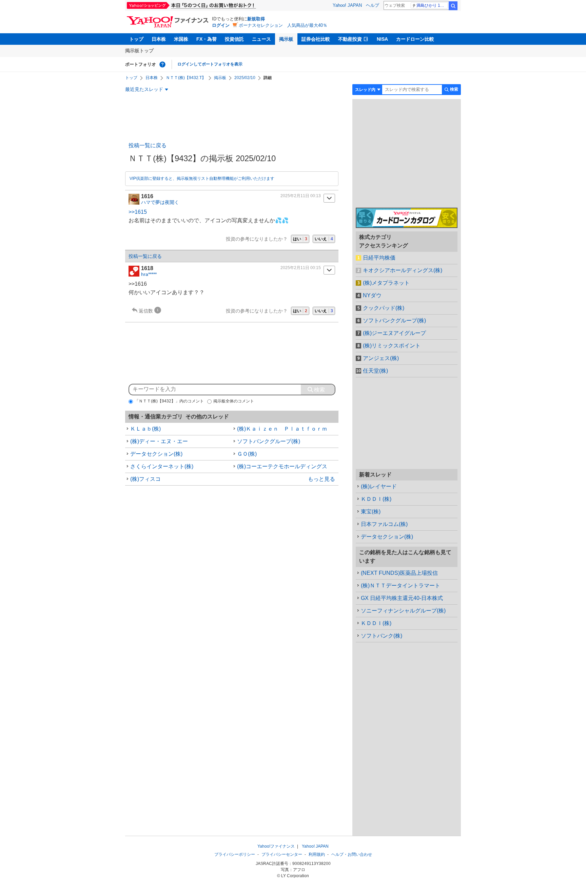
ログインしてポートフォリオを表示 (209, 64)
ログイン (221, 25)
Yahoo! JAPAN (347, 5)
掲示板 (286, 39)
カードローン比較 (415, 39)
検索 (453, 5)
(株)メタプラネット (386, 283)
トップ (136, 39)
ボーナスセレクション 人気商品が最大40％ (283, 25)
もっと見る (321, 479)
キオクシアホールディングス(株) (402, 270)
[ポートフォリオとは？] (162, 64)
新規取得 (256, 18)
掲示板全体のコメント (233, 401)
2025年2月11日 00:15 (300, 267)
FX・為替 (206, 39)
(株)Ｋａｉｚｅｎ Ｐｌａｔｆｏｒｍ (282, 429)
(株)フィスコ (145, 479)
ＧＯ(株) (247, 454)
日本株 (159, 39)
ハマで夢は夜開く (160, 202)
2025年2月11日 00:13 (300, 195)
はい (300, 239)
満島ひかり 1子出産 (432, 5)
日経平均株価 (379, 258)
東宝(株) (370, 511)
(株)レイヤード (379, 486)
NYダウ (372, 295)
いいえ (324, 239)
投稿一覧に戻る (148, 145)
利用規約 (317, 854)
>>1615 (138, 212)
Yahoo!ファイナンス (276, 846)
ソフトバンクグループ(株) (268, 441)
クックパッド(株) (383, 308)
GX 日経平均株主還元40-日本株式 (402, 598)
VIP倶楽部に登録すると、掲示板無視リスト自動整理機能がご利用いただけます (202, 178)
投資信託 (234, 39)
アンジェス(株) (381, 358)
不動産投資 (350, 39)
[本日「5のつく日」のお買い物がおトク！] (206, 5)
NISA (382, 39)
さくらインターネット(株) (161, 466)
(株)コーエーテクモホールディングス (282, 466)
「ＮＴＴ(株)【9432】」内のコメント (169, 401)
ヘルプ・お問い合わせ (351, 854)
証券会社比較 (315, 39)
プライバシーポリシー (234, 854)
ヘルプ (372, 5)
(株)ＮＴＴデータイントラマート (400, 585)
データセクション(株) (156, 454)
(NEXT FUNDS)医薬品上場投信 (399, 573)
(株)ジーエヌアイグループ (394, 333)
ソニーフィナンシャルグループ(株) (403, 611)
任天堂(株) (375, 371)
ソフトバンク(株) (381, 636)
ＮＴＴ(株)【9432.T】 (186, 77)
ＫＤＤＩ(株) (376, 499)
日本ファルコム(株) (384, 524)
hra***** (149, 274)
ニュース (261, 39)
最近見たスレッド (144, 89)
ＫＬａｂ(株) (145, 429)
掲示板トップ (139, 50)
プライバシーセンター (281, 854)
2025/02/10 (244, 77)
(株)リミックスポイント (392, 345)
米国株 (181, 39)
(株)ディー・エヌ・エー (159, 441)
